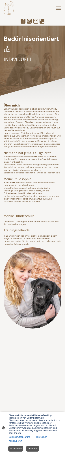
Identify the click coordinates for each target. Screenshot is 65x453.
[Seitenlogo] (9, 8)
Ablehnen (32, 448)
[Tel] (42, 21)
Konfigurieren (15, 441)
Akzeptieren (16, 448)
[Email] (35, 21)
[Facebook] (23, 21)
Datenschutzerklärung (19, 437)
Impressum (41, 437)
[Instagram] (29, 21)
